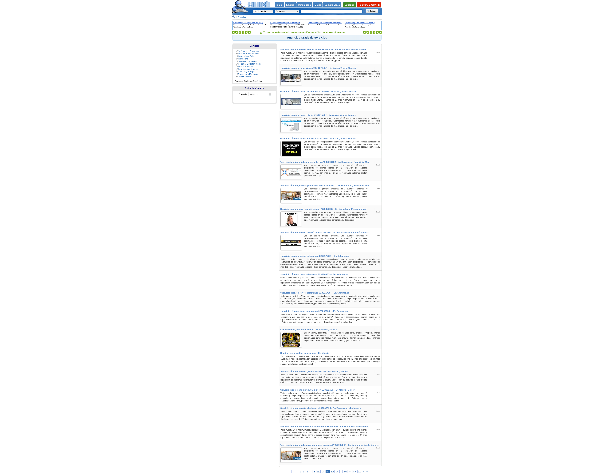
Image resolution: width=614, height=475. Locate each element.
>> (367, 472)
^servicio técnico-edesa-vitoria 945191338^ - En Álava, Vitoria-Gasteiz (318, 138)
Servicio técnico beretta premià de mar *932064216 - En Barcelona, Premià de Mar (324, 232)
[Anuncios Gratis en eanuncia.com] (233, 17)
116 (323, 472)
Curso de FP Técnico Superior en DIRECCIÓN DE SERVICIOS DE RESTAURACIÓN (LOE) (285, 23)
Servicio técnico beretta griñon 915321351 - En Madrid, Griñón (314, 371)
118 (332, 472)
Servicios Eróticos (246, 66)
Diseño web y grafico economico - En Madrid (304, 353)
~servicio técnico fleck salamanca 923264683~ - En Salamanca (314, 274)
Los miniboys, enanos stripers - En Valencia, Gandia (308, 329)
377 (359, 472)
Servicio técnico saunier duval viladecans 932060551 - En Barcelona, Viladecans (324, 426)
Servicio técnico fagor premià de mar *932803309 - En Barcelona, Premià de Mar (323, 209)
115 (318, 472)
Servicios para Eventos (248, 68)
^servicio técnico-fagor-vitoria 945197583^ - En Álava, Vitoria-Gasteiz (318, 115)
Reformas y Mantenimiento (249, 63)
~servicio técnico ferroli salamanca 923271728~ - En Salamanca (314, 292)
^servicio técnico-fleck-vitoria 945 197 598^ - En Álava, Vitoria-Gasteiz (318, 68)
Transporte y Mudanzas (248, 74)
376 (354, 472)
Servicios (242, 17)
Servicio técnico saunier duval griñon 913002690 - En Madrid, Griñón (317, 390)
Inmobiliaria (243, 58)
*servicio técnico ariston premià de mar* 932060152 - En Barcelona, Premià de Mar (324, 162)
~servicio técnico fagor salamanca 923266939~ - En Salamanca (314, 311)
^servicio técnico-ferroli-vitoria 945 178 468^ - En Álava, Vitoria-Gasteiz (319, 91)
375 (350, 472)
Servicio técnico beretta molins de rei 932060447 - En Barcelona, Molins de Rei (323, 49)
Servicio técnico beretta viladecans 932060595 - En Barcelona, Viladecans (320, 408)
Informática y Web (246, 56)
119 (337, 472)
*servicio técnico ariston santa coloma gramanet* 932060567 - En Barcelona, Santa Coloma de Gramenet (329, 445)
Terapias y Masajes (246, 71)
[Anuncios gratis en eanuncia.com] (240, 7)
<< (293, 472)
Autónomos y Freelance (248, 51)
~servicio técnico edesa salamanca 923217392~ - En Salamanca (314, 256)
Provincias (254, 94)
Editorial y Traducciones (248, 53)
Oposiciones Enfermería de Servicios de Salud (325, 23)
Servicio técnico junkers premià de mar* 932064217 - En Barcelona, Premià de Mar (324, 185)
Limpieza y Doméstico (247, 61)
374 (345, 472)
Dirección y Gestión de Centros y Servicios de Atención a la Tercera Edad (248, 23)
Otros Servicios (244, 76)
